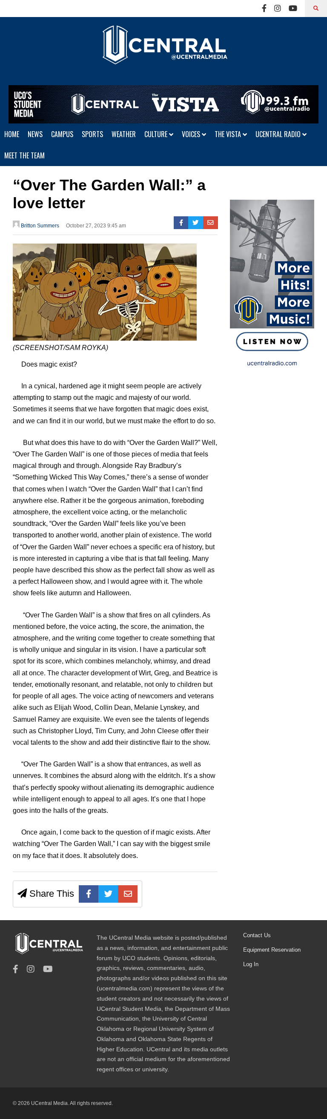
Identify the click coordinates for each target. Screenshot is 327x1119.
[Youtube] (293, 8)
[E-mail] (210, 222)
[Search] (315, 8)
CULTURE (156, 134)
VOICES (192, 134)
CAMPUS (62, 134)
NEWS (35, 134)
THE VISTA (229, 134)
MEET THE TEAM (24, 155)
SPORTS (92, 134)
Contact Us (257, 935)
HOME (11, 134)
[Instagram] (277, 8)
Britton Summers (39, 226)
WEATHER (124, 134)
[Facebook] (264, 8)
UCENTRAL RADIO (278, 134)
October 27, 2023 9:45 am (96, 226)
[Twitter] (195, 222)
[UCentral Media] (163, 51)
